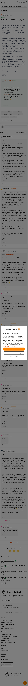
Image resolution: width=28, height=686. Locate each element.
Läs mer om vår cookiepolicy (10, 346)
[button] (14, 356)
